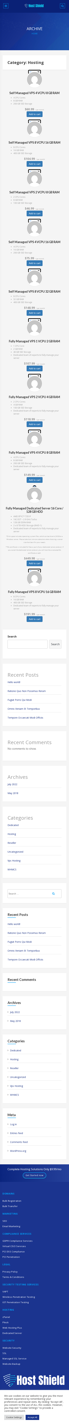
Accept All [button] (32, 1417)
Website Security (12, 1347)
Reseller (12, 842)
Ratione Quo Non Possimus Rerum (27, 691)
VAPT (5, 1291)
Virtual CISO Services (14, 1246)
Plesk (6, 1322)
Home (35, 33)
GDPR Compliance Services (18, 1240)
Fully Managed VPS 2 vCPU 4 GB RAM (34, 397)
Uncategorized (15, 851)
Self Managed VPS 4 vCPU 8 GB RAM (34, 93)
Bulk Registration (12, 1200)
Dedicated (13, 825)
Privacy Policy (10, 1271)
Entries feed (16, 1133)
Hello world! (14, 682)
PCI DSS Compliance (14, 1251)
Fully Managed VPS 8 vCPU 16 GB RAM (34, 592)
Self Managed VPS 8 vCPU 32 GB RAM (34, 291)
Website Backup (11, 1363)
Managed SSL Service (14, 1358)
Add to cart (34, 114)
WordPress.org (18, 1150)
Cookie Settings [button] (14, 1417)
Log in (13, 1124)
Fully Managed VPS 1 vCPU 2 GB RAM (34, 341)
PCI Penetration (11, 1256)
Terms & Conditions (13, 1277)
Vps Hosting (14, 860)
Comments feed (19, 1142)
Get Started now (34, 1175)
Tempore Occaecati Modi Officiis (25, 717)
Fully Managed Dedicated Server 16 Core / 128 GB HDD (34, 509)
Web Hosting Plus (12, 1327)
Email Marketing (11, 1226)
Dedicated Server (12, 1333)
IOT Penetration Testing (16, 1302)
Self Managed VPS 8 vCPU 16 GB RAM (34, 142)
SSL (5, 1353)
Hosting (12, 834)
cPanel (6, 1317)
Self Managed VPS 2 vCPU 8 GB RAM (34, 192)
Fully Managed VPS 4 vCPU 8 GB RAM (34, 452)
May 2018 (13, 793)
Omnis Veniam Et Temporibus (24, 708)
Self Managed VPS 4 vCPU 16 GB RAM (34, 242)
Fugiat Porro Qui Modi (20, 699)
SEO (5, 1220)
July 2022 (12, 784)
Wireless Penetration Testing (19, 1296)
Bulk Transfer (10, 1206)
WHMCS (12, 869)
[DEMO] (34, 79)
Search (12, 636)
